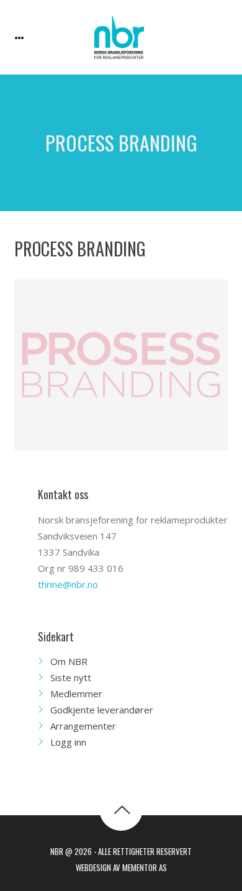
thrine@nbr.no (68, 584)
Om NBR (68, 661)
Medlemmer (76, 693)
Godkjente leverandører (101, 709)
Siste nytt (70, 677)
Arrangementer (83, 726)
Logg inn (68, 742)
